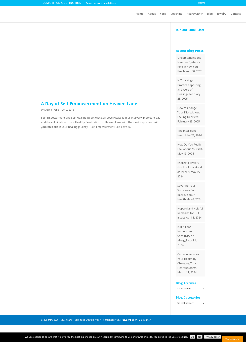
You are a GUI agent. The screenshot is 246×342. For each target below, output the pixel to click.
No (199, 336)
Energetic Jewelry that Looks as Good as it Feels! (189, 167)
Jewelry (221, 14)
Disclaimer (145, 319)
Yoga (163, 14)
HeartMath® (195, 14)
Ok (192, 336)
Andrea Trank (51, 109)
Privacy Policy (129, 319)
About (152, 14)
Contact (236, 14)
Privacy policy (213, 336)
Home (139, 14)
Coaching (176, 14)
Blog (210, 14)
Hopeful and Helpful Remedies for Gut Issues (190, 213)
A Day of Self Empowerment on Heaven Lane (89, 104)
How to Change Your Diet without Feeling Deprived (188, 112)
